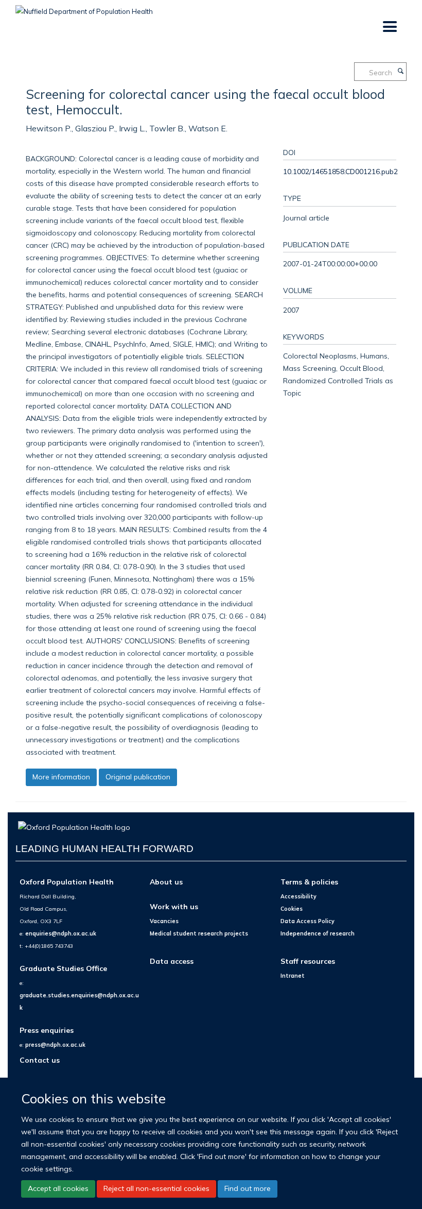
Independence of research (317, 933)
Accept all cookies (58, 1188)
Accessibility (298, 896)
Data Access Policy (307, 921)
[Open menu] (389, 27)
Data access (172, 961)
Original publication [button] (138, 776)
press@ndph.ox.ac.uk (55, 1044)
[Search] (400, 71)
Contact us (40, 1059)
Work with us (174, 906)
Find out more (247, 1188)
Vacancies (164, 921)
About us (166, 881)
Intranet (292, 975)
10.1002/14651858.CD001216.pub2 (340, 171)
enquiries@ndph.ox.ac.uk (60, 933)
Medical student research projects (199, 933)
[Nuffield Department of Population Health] (84, 8)
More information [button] (61, 776)
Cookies (291, 908)
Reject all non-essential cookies (156, 1188)
